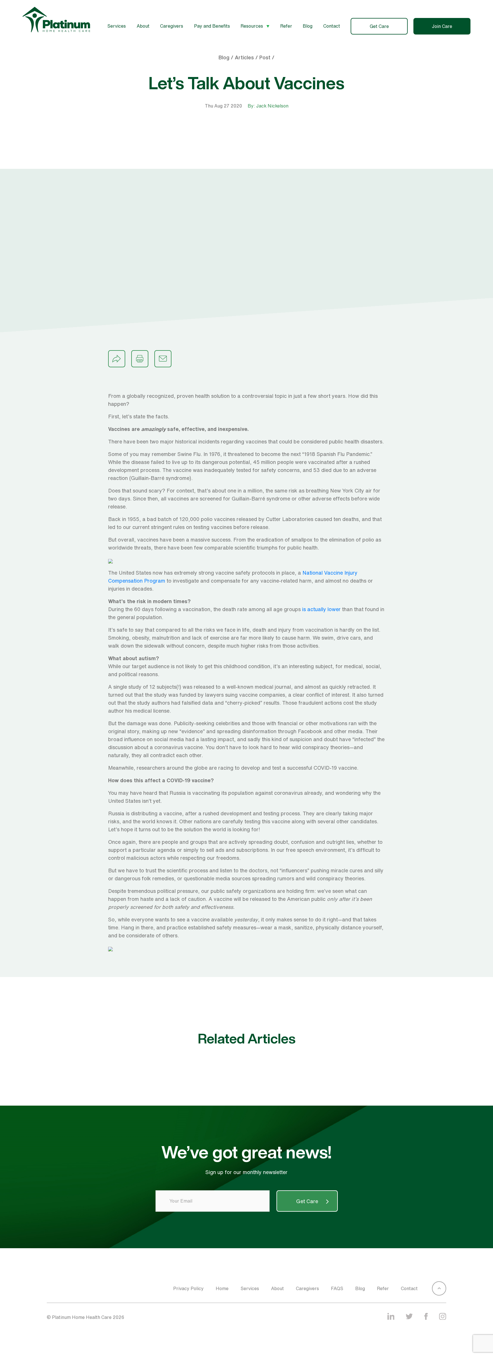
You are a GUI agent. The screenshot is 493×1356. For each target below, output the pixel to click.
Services (116, 26)
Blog (307, 26)
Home (222, 1288)
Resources (252, 26)
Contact (331, 26)
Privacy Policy (188, 1288)
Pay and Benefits (212, 26)
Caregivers (171, 26)
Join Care (442, 26)
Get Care (379, 26)
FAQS (337, 1288)
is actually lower (321, 609)
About (143, 26)
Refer (286, 26)
